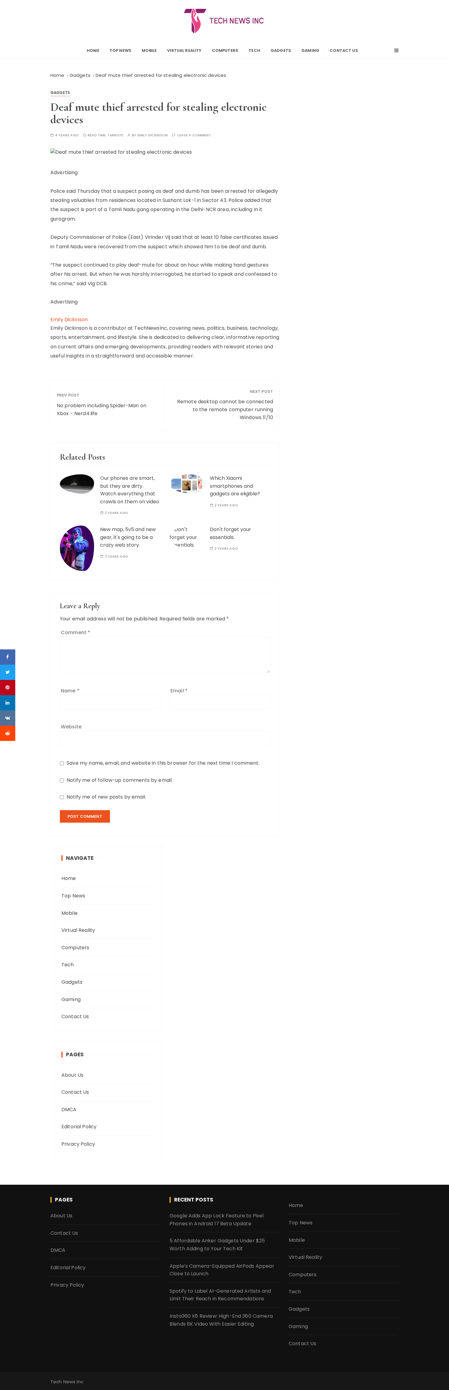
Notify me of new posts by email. (106, 797)
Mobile (149, 50)
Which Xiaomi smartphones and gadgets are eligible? (235, 486)
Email (179, 690)
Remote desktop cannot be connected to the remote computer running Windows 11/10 (225, 409)
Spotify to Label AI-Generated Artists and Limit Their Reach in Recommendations (220, 1295)
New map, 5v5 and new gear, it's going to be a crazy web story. (128, 537)
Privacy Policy (78, 1144)
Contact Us (344, 50)
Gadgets (281, 50)
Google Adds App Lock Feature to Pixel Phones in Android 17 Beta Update (217, 1219)
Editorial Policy (79, 1126)
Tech (254, 50)
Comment (75, 632)
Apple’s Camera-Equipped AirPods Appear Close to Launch (222, 1269)
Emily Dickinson (152, 135)
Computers (225, 50)
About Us (72, 1075)
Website (71, 726)
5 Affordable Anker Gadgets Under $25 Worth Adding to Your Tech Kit (217, 1244)
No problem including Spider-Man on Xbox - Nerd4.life (101, 409)
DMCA (69, 1109)
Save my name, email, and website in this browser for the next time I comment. (163, 763)
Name (70, 690)
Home (93, 50)
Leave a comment (194, 135)
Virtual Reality (184, 50)
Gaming (310, 50)
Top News (120, 50)
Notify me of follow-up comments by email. (120, 780)
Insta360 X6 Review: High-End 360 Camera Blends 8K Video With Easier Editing (221, 1320)
